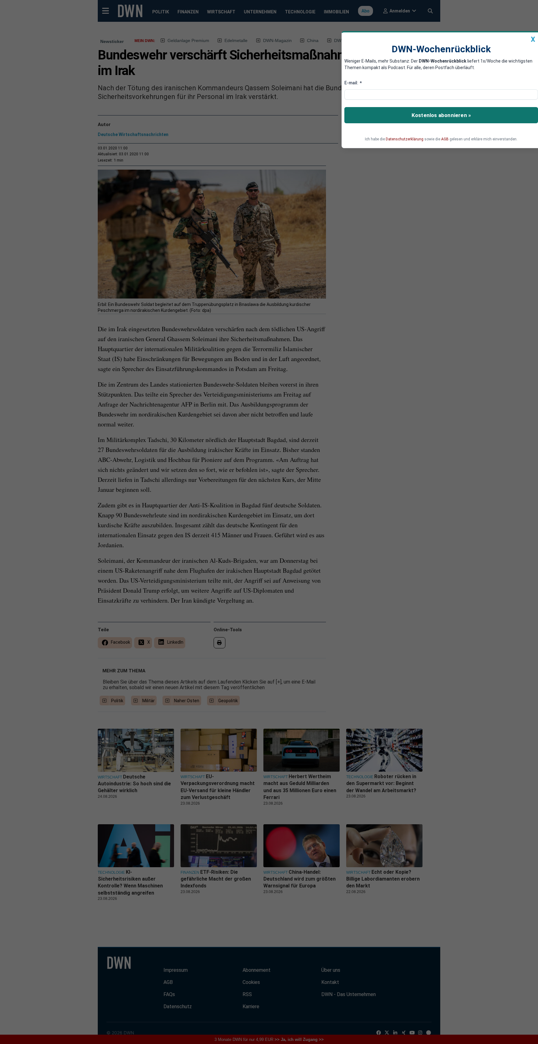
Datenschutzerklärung (404, 139)
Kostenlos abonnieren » (441, 115)
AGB (445, 139)
